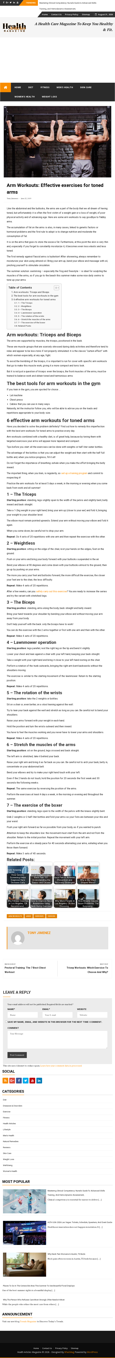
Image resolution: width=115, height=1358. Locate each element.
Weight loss (49, 96)
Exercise (51, 916)
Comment (13, 1027)
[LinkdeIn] (39, 1080)
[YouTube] (32, 1080)
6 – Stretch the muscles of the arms (34, 319)
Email (46, 1009)
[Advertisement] (57, 60)
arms (28, 916)
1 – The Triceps (25, 303)
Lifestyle (6, 1129)
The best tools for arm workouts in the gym (36, 296)
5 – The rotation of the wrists (31, 316)
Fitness (45, 87)
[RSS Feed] (5, 1080)
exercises (39, 916)
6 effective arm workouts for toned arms (35, 299)
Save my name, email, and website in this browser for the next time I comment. (55, 1021)
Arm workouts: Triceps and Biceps (31, 292)
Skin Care (86, 87)
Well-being (7, 1165)
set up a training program (74, 473)
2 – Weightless (24, 306)
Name (11, 1009)
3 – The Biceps (25, 309)
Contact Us (56, 14)
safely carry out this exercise (51, 591)
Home (45, 14)
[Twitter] (25, 1080)
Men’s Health (65, 87)
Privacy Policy (71, 14)
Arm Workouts (15, 916)
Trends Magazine (28, 1321)
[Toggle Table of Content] (55, 287)
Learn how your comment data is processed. (61, 1065)
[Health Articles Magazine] (5, 87)
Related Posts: (24, 326)
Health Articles (9, 1123)
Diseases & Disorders (12, 1106)
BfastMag (69, 1352)
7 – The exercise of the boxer (31, 322)
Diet (30, 87)
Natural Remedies (11, 1141)
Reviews (6, 1147)
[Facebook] (19, 1080)
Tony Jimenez (12, 198)
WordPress (92, 1352)
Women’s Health (25, 96)
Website (81, 1009)
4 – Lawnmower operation (30, 313)
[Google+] (12, 1080)
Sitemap (86, 14)
